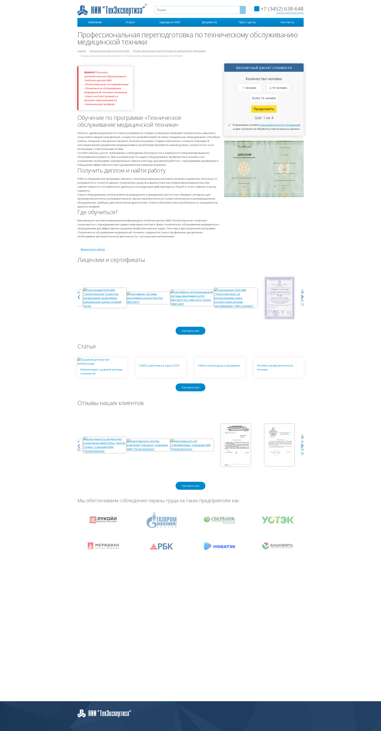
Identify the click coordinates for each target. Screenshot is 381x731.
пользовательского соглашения (280, 125)
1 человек (249, 88)
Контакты (287, 22)
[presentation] (78, 296)
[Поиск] (243, 10)
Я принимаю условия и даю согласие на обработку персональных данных (266, 127)
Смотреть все (190, 331)
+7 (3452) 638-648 (281, 8)
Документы (209, 22)
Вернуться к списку (93, 249)
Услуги (131, 22)
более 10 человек (264, 98)
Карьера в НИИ (169, 22)
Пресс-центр (248, 22)
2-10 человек (278, 88)
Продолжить (264, 109)
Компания (95, 22)
